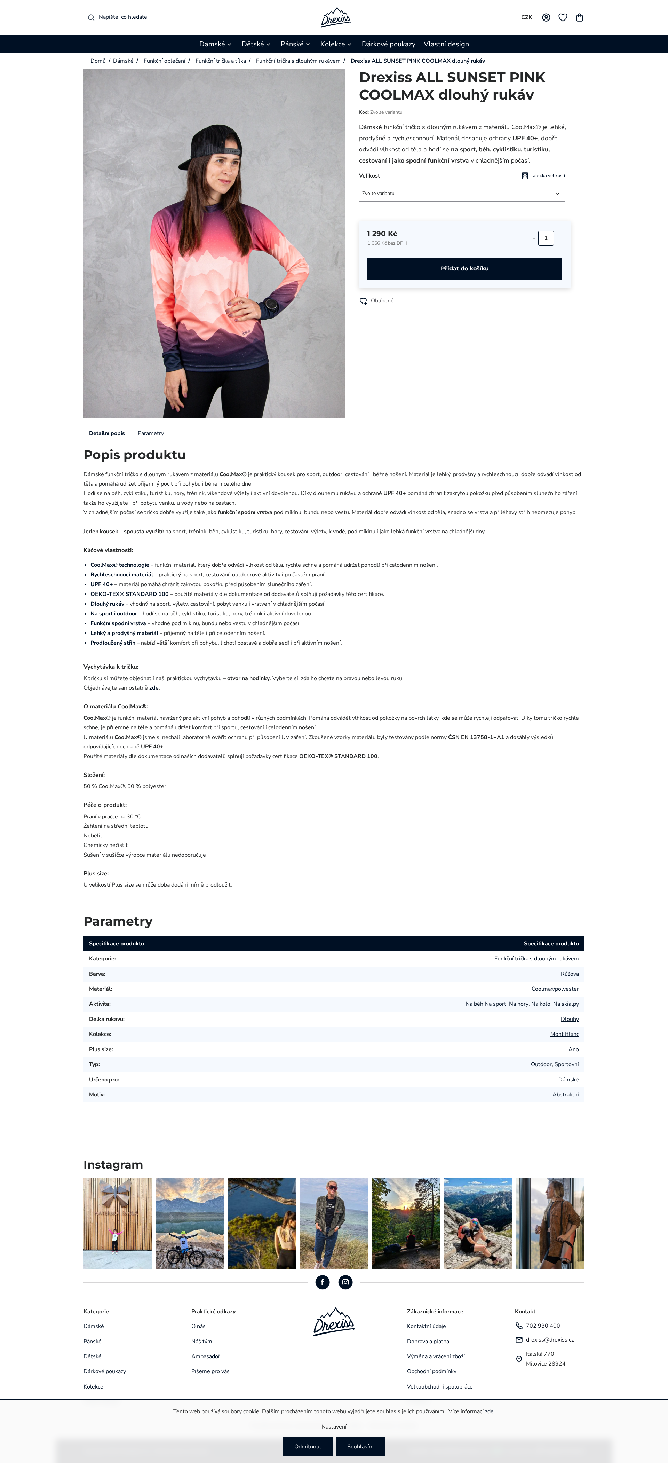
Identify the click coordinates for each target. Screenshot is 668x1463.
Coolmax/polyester (555, 989)
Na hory (518, 1004)
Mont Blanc (564, 1034)
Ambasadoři (206, 1356)
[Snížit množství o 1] (534, 238)
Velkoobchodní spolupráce (440, 1387)
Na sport (495, 1004)
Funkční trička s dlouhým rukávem (536, 958)
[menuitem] (216, 44)
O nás (198, 1326)
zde (489, 1411)
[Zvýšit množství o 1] (558, 238)
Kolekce (93, 1387)
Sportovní (567, 1064)
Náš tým (201, 1341)
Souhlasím (360, 1446)
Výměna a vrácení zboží (436, 1356)
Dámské (568, 1080)
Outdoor (541, 1064)
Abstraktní (565, 1095)
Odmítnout (307, 1446)
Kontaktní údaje (426, 1326)
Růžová (570, 974)
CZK (526, 17)
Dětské (93, 1356)
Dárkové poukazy (105, 1371)
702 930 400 (543, 1326)
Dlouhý (570, 1019)
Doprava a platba (428, 1341)
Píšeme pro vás (210, 1371)
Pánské (93, 1341)
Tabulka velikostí (548, 176)
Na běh (474, 1004)
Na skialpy (566, 1004)
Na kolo (540, 1004)
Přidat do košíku (465, 268)
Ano (573, 1049)
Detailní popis (107, 433)
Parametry (151, 433)
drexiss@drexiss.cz (550, 1340)
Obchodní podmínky (431, 1371)
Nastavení (334, 1427)
